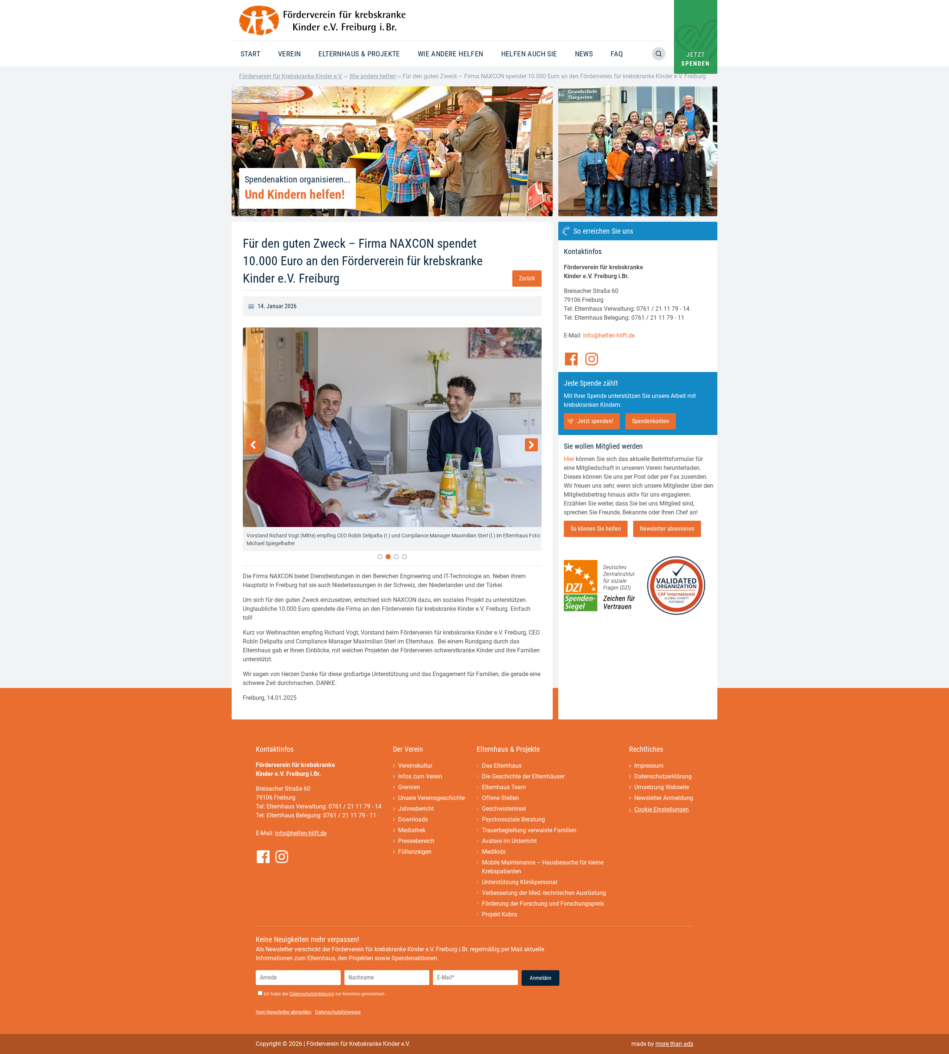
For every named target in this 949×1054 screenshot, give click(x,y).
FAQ (617, 53)
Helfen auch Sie (529, 53)
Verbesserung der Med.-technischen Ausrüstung (544, 892)
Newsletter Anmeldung (663, 797)
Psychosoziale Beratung (513, 819)
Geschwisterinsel (504, 808)
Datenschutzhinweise (338, 1012)
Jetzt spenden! (595, 421)
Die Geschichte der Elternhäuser (523, 776)
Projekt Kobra (499, 914)
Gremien (409, 787)
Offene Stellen (500, 797)
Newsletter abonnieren (667, 528)
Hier (569, 458)
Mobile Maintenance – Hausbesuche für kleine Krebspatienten (543, 867)
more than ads (674, 1043)
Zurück (527, 278)
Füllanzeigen (414, 851)
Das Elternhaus (502, 765)
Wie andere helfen (450, 53)
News (584, 53)
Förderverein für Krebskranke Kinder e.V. (291, 76)
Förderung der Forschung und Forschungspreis (543, 903)
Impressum (649, 765)
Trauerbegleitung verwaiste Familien (529, 830)
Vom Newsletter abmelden (283, 1012)
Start (250, 53)
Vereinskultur (415, 765)
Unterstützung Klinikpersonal (519, 882)
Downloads (413, 819)
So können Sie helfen (596, 528)
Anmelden (540, 978)
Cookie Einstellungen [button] (661, 809)
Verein (289, 53)
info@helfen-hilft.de (609, 335)
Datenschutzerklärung (663, 776)
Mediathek (412, 830)
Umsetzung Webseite (661, 787)
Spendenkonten (650, 421)
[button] (380, 556)
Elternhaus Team (504, 787)
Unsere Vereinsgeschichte (431, 797)
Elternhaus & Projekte (359, 53)
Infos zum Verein (420, 776)
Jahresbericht (416, 808)
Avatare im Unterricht (509, 840)
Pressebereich (416, 840)
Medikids (494, 851)
